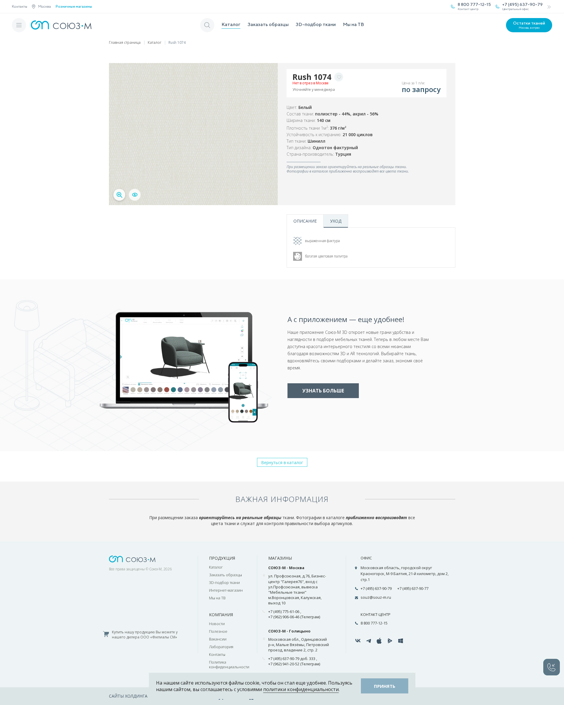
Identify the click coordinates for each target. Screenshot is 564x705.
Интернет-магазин (226, 590)
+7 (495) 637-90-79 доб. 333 (291, 658)
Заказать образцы (268, 24)
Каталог (230, 24)
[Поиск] (207, 25)
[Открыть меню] (19, 25)
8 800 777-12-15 (374, 623)
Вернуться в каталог (282, 462)
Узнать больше (323, 390)
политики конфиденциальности (301, 689)
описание (305, 221)
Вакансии (217, 639)
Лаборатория (221, 646)
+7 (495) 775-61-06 (283, 611)
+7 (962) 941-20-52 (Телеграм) (294, 664)
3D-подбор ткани (316, 24)
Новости (217, 623)
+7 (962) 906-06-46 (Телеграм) (294, 616)
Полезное (218, 631)
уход (335, 221)
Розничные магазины (74, 6)
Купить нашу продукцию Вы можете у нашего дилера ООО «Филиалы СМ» (145, 635)
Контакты (19, 6)
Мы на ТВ (353, 24)
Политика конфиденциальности (229, 664)
